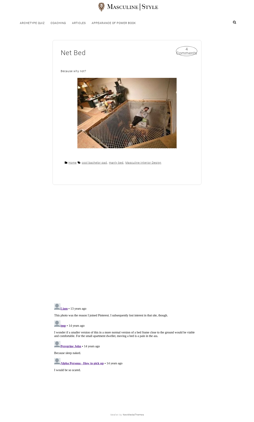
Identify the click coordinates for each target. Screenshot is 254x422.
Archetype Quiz (32, 23)
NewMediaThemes (133, 414)
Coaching (58, 23)
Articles (79, 23)
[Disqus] (127, 244)
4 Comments (186, 51)
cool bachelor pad (94, 162)
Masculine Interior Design (143, 162)
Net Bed (73, 53)
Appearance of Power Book (114, 23)
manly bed (116, 162)
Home (72, 162)
